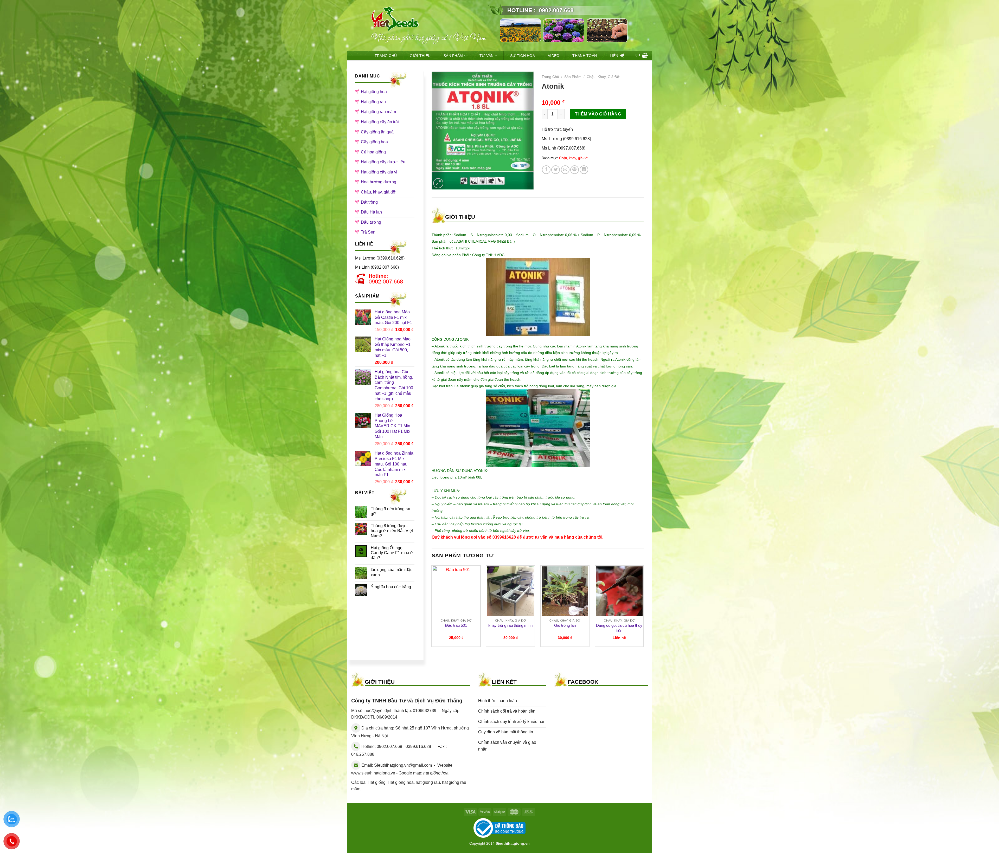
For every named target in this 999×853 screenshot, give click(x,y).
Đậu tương (371, 222)
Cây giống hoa (374, 142)
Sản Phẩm (453, 56)
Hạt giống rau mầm (378, 111)
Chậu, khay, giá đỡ (378, 192)
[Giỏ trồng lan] (565, 591)
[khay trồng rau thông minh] (510, 591)
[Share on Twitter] (555, 169)
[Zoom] (438, 183)
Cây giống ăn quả (377, 132)
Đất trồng (369, 202)
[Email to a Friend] (565, 169)
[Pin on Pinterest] (574, 169)
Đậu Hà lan (371, 212)
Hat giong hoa (401, 782)
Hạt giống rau (373, 102)
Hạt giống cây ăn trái (380, 122)
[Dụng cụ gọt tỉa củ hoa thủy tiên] (619, 591)
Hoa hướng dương (378, 182)
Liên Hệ (617, 56)
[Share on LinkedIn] (584, 169)
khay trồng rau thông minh (510, 625)
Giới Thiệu (420, 56)
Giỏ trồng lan (565, 625)
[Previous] (432, 608)
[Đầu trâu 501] (456, 591)
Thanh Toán (584, 56)
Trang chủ (550, 77)
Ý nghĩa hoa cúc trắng (391, 587)
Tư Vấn (486, 56)
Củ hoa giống (373, 152)
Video (553, 56)
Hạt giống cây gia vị (379, 172)
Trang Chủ (386, 56)
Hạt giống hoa (374, 91)
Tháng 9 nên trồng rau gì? (391, 511)
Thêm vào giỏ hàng (598, 114)
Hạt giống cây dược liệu (383, 162)
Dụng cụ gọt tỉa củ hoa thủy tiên (619, 628)
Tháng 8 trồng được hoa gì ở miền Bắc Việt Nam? (392, 531)
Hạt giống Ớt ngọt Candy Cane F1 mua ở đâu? (392, 553)
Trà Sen (368, 232)
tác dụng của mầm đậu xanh (392, 572)
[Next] (644, 608)
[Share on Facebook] (546, 169)
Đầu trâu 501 (456, 625)
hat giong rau (428, 782)
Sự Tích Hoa (522, 56)
